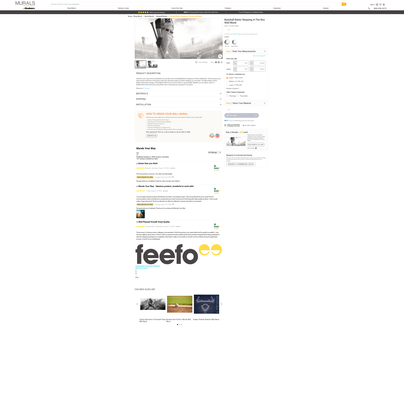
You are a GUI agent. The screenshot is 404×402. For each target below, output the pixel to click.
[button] (137, 304)
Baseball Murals (161, 16)
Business (361, 213)
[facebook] (216, 62)
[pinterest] (219, 62)
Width (228, 63)
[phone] (371, 8)
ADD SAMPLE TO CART (256, 144)
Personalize (244, 96)
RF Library (146, 88)
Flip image (232, 96)
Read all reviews (142, 268)
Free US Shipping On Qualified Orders (251, 12)
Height (228, 69)
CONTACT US (151, 136)
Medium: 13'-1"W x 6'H (236, 81)
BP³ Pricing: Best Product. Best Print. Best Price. (201, 12)
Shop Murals (138, 16)
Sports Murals (149, 16)
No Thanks (361, 219)
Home (334, 213)
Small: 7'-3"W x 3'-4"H (236, 78)
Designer (387, 213)
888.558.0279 (380, 8)
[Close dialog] (399, 180)
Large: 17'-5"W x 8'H (235, 85)
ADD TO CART (232, 115)
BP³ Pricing (237, 34)
